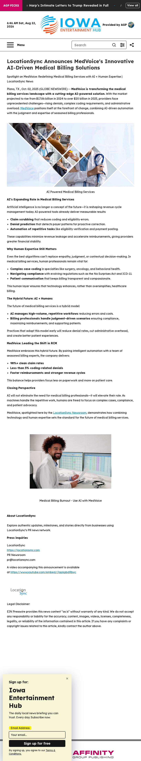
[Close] (67, 678)
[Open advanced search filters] (122, 45)
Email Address (20, 728)
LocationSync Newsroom (69, 412)
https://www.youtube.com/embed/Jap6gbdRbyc (43, 572)
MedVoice (27, 108)
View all (132, 5)
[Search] (114, 45)
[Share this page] (131, 44)
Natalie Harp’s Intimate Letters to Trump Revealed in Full (62, 5)
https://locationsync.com (23, 550)
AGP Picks (11, 5)
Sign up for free (37, 743)
